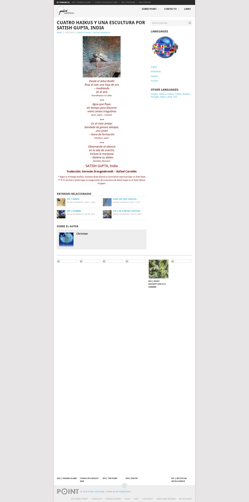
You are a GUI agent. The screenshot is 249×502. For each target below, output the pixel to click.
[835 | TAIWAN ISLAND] (67, 368)
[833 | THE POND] (113, 368)
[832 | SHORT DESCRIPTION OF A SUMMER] (158, 269)
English (154, 67)
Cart (136, 499)
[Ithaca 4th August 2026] (90, 368)
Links (187, 9)
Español (154, 76)
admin (59, 32)
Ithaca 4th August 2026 (106, 2)
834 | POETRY (145, 2)
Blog (127, 499)
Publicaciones (113, 499)
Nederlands (156, 71)
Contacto (170, 9)
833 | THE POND (128, 2)
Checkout (147, 499)
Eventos (80, 32)
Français (154, 81)
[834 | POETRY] (136, 368)
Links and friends (166, 499)
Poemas (87, 32)
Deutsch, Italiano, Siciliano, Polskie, (166, 94)
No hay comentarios (102, 32)
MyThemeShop (123, 491)
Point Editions (96, 491)
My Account (185, 499)
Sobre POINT (149, 9)
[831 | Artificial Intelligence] (181, 368)
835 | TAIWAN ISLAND (81, 2)
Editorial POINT (79, 499)
